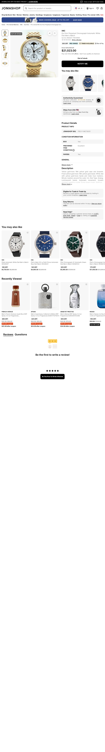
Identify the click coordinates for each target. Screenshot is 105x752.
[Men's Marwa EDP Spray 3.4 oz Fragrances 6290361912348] (86, 284)
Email (73, 215)
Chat (78, 215)
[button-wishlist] (97, 8)
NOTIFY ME (83, 64)
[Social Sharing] (50, 33)
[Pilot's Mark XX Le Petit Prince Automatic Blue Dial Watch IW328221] (57, 232)
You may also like (70, 71)
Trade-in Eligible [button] (87, 43)
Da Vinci (26, 24)
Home (3, 24)
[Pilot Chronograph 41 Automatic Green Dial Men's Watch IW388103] (86, 232)
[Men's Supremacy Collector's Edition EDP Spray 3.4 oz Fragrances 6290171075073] (57, 284)
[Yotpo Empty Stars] (66, 40)
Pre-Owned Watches (13, 24)
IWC (21, 24)
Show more (66, 184)
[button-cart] (101, 8)
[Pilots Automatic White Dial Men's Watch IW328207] (27, 232)
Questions (21, 334)
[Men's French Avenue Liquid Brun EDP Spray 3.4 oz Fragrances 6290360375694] (27, 284)
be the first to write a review (52, 376)
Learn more (67, 103)
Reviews (8, 334)
